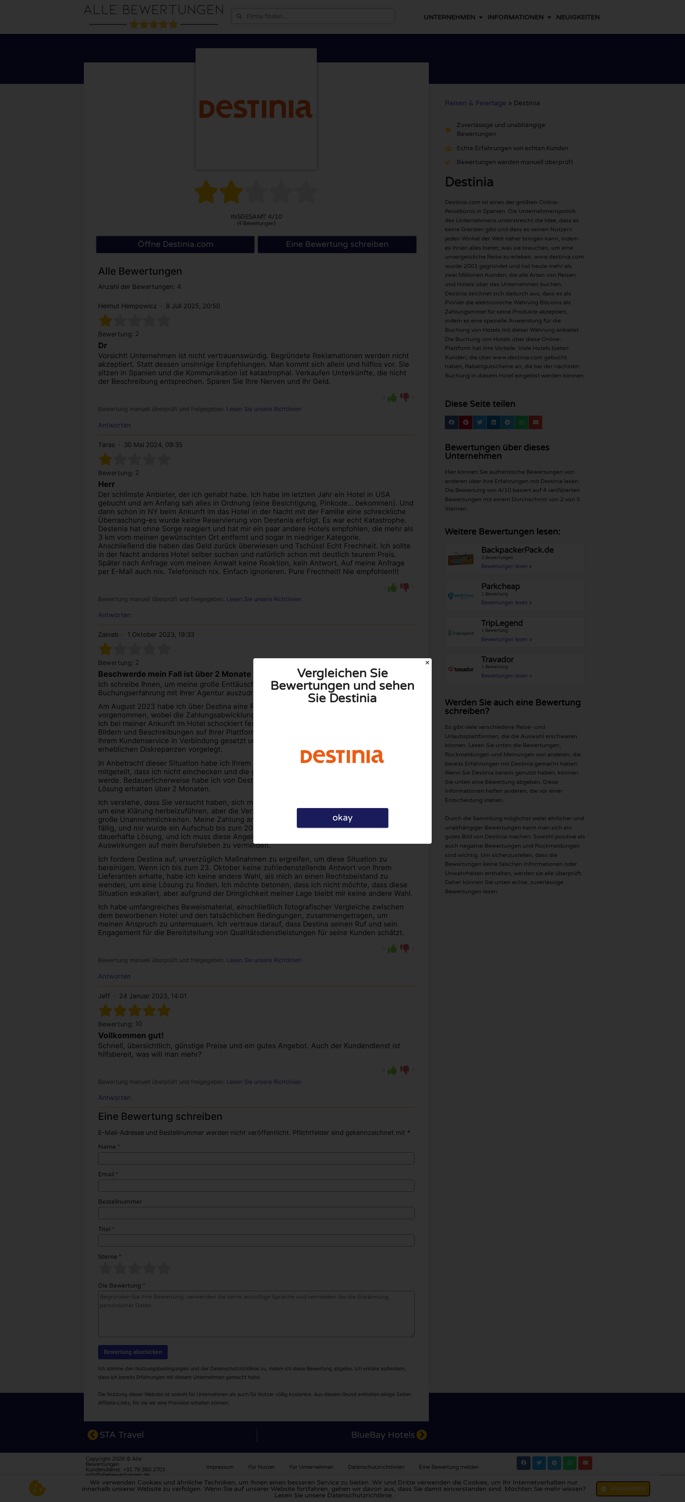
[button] (427, 662)
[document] (342, 751)
